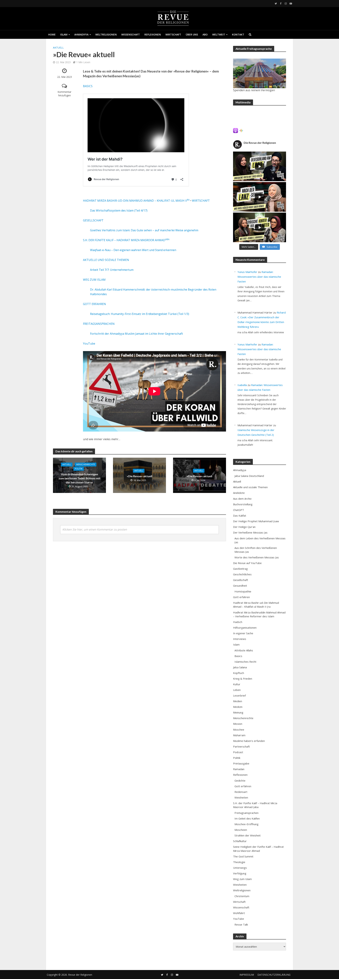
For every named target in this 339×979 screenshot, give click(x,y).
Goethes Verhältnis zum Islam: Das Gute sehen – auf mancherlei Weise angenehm (144, 230)
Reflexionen (152, 34)
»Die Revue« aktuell (139, 476)
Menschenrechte (85, 464)
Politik (78, 468)
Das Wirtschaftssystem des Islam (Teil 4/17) (118, 210)
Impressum (246, 974)
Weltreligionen (106, 34)
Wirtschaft (173, 34)
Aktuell (58, 47)
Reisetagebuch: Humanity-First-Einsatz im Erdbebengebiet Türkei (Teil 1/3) (139, 314)
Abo (205, 34)
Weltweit (218, 34)
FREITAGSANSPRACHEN (99, 324)
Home (52, 34)
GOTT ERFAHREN (94, 304)
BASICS (88, 86)
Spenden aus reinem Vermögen (254, 90)
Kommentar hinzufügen (64, 93)
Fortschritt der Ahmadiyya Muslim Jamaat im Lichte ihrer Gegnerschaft (136, 334)
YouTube (89, 343)
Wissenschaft (130, 34)
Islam (63, 34)
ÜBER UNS (192, 34)
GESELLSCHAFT (93, 220)
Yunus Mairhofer (247, 272)
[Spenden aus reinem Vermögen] (259, 73)
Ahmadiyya (81, 34)
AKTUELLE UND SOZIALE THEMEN (106, 260)
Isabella (242, 385)
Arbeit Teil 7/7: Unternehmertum (111, 270)
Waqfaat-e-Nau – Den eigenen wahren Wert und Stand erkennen (133, 250)
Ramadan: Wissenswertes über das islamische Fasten (259, 276)
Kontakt (238, 34)
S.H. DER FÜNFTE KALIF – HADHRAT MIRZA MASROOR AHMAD (126, 240)
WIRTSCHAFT (201, 201)
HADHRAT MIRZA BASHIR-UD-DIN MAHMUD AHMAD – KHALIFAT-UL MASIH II (136, 201)
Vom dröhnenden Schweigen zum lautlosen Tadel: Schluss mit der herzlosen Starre (79, 478)
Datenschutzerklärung (273, 974)
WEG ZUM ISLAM (94, 280)
